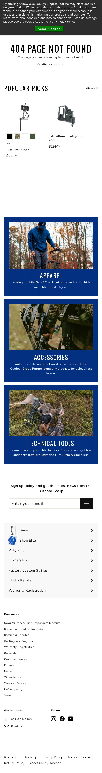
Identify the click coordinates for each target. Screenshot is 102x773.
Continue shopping (51, 64)
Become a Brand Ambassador (24, 629)
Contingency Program (18, 641)
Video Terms (12, 677)
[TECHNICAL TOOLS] (51, 413)
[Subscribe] (86, 503)
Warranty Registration (19, 647)
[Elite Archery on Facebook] (62, 718)
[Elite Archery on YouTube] (70, 718)
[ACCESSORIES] (51, 327)
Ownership (11, 653)
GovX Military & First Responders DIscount (32, 623)
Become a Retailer (16, 635)
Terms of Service (15, 683)
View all (92, 88)
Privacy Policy (52, 757)
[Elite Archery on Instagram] (53, 718)
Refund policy (13, 689)
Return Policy (14, 763)
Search (8, 695)
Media (8, 671)
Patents (9, 665)
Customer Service (16, 659)
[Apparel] (51, 245)
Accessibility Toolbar (45, 763)
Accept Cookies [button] (49, 29)
